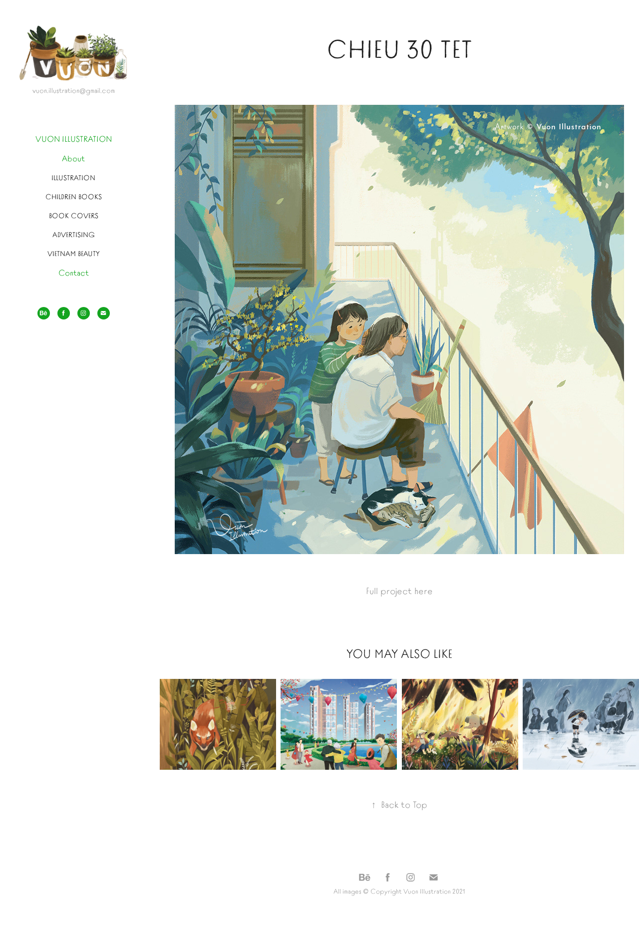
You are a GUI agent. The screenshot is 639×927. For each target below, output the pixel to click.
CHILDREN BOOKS (73, 196)
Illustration (73, 177)
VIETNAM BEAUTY (73, 253)
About (73, 158)
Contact (73, 272)
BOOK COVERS (73, 215)
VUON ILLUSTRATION (73, 138)
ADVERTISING (73, 234)
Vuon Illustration (427, 891)
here (423, 590)
